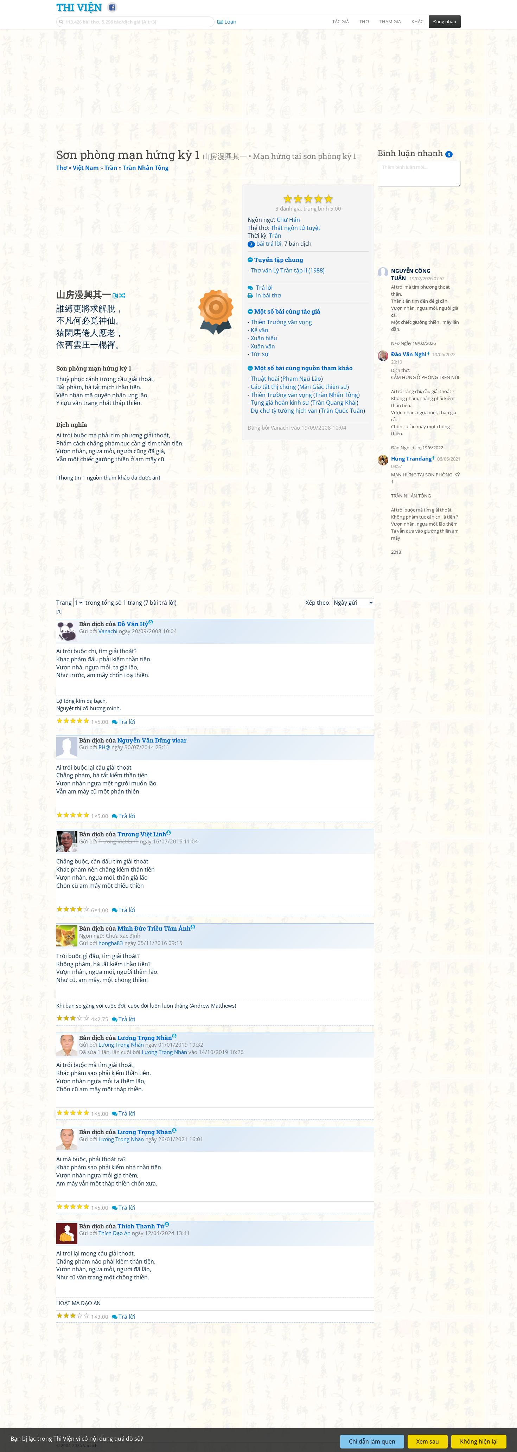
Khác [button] (417, 21)
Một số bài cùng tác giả (286, 311)
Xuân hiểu (264, 338)
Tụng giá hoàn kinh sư (280, 402)
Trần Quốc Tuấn (342, 411)
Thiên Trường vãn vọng (281, 322)
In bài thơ (268, 295)
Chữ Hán (288, 220)
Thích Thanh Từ (141, 1226)
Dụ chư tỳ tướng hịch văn (284, 411)
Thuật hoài (265, 379)
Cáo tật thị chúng (273, 387)
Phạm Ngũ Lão (301, 379)
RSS (457, 1445)
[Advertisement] (258, 82)
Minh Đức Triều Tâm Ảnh (154, 928)
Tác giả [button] (340, 21)
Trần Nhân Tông (336, 395)
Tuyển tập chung (278, 260)
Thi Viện (79, 7)
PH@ (104, 747)
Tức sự (260, 354)
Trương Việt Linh (141, 834)
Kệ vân (259, 330)
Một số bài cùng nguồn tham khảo (303, 368)
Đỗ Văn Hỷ (132, 624)
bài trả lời (265, 244)
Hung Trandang (411, 458)
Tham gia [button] (390, 21)
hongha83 (110, 942)
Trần (275, 235)
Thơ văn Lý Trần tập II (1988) (288, 270)
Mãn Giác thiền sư (323, 387)
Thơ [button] (364, 21)
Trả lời (264, 287)
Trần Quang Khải (334, 402)
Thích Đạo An (114, 1232)
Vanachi (280, 427)
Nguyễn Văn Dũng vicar (151, 740)
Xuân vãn (263, 346)
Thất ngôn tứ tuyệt (295, 228)
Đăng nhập (444, 21)
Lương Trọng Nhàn (144, 1038)
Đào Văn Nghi (409, 354)
